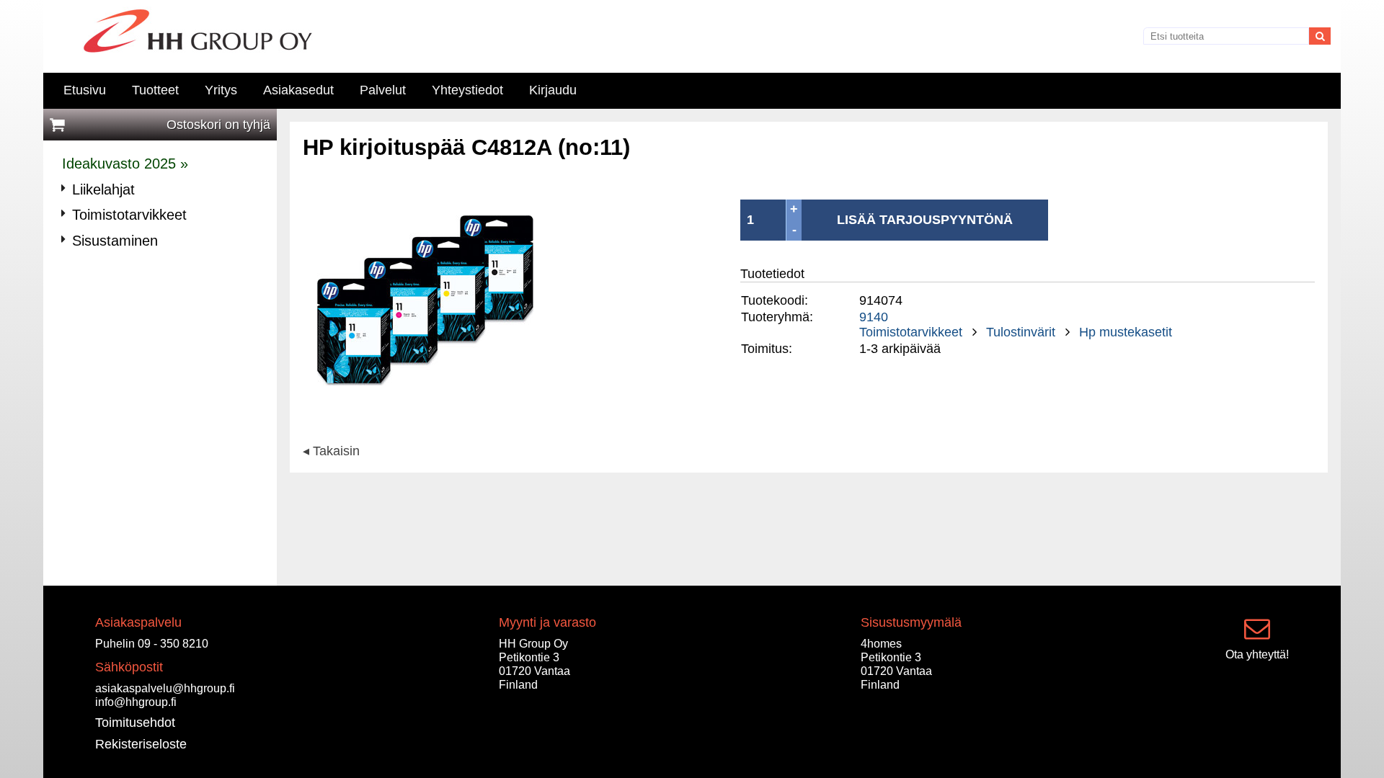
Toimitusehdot (135, 722)
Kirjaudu (553, 90)
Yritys (221, 90)
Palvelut (383, 90)
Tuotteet (155, 90)
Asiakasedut (298, 90)
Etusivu (84, 90)
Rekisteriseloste (141, 744)
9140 (873, 317)
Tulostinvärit (1020, 332)
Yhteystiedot (467, 90)
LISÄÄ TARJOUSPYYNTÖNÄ (925, 220)
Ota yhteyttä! (1257, 654)
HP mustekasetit (1125, 332)
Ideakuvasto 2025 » (125, 163)
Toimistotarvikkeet (910, 332)
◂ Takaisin (331, 451)
